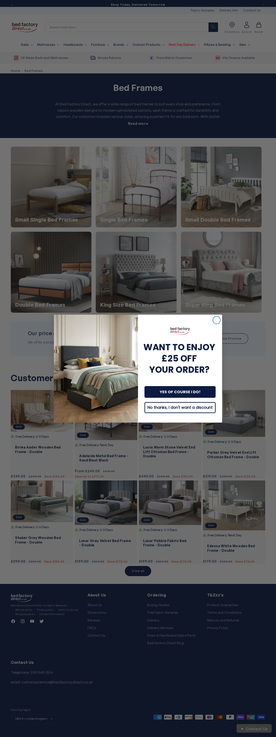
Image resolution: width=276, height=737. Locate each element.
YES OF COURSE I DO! (180, 392)
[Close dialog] (216, 320)
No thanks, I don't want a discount (180, 407)
